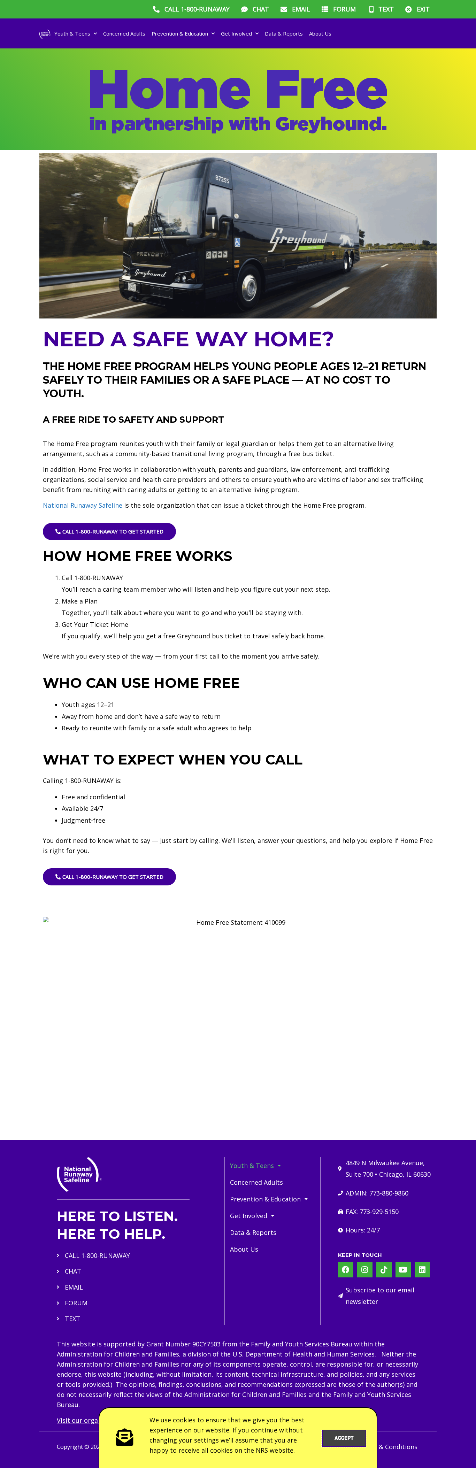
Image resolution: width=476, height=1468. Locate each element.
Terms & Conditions (387, 1447)
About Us (320, 33)
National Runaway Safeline (82, 505)
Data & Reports (284, 33)
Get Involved (236, 33)
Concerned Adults (124, 33)
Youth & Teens (72, 33)
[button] (272, 1165)
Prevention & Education (180, 33)
